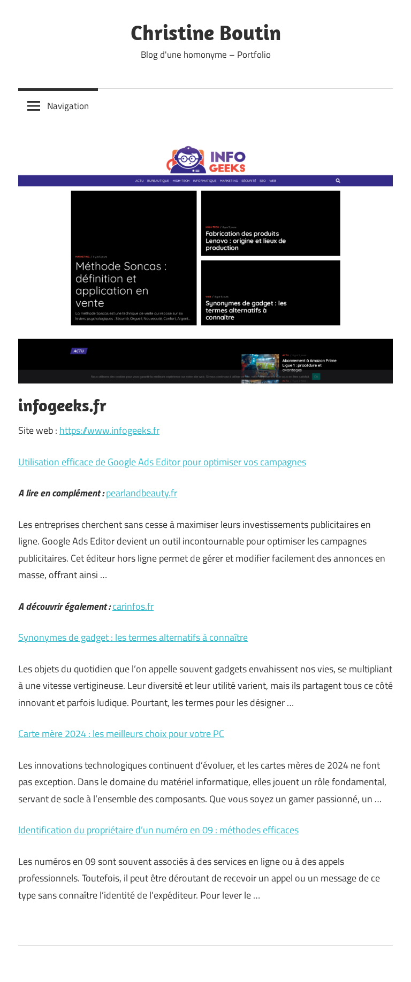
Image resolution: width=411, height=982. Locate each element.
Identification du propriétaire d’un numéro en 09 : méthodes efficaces (158, 830)
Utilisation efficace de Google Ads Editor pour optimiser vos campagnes (162, 462)
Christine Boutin (206, 32)
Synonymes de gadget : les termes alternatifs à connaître (133, 637)
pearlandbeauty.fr (141, 493)
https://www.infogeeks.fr (109, 430)
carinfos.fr (133, 606)
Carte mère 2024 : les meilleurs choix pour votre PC (121, 733)
